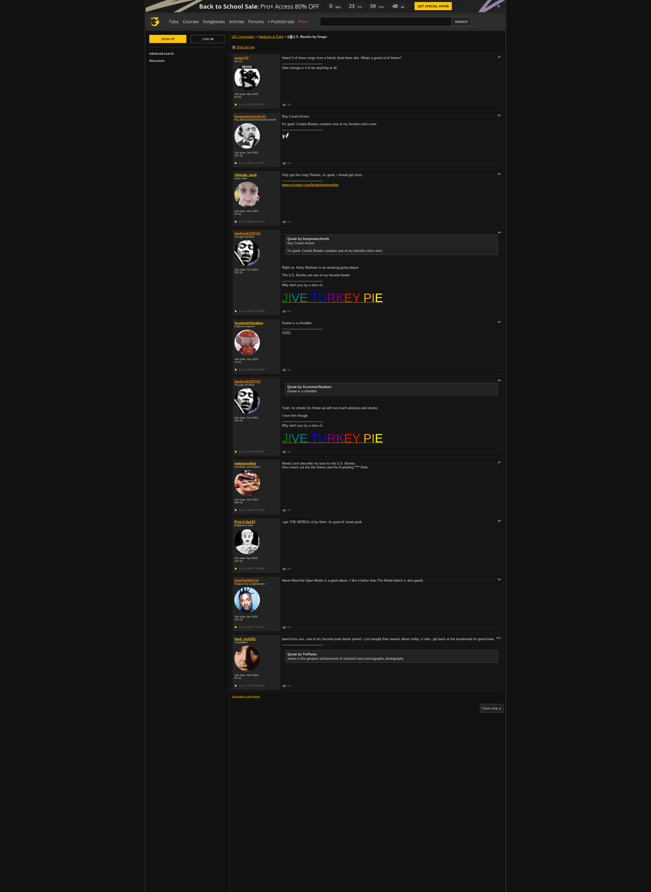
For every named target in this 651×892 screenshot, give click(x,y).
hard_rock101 (245, 639)
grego (239, 58)
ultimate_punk (245, 175)
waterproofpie (245, 463)
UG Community (243, 37)
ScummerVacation (248, 323)
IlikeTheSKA (244, 580)
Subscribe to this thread (246, 696)
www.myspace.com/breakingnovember (310, 185)
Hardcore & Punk (271, 37)
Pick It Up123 (244, 522)
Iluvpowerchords (247, 116)
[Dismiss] (499, 6)
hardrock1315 (245, 233)
